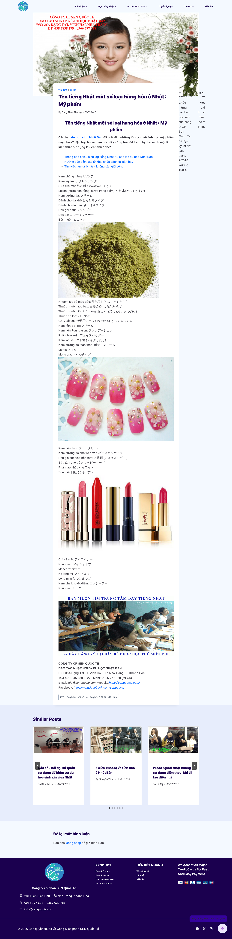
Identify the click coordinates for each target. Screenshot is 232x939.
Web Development (105, 879)
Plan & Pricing (102, 871)
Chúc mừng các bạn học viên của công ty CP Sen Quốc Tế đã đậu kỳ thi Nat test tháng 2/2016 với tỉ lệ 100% (185, 133)
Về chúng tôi (143, 871)
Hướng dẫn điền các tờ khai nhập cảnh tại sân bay (98, 161)
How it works (102, 875)
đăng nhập (73, 843)
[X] (204, 929)
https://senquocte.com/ (124, 682)
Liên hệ (209, 6)
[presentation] (58, 743)
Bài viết (140, 879)
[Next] (194, 766)
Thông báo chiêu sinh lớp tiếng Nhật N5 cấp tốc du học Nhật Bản (108, 156)
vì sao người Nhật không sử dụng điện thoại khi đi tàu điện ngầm (172, 772)
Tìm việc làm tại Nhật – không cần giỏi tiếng (93, 166)
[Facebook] (197, 929)
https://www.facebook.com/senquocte (99, 687)
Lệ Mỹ (160, 784)
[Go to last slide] (37, 766)
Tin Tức (63, 90)
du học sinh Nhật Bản (87, 137)
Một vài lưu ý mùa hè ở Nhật (201, 109)
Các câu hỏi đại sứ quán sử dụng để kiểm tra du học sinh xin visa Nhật (56, 772)
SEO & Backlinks (103, 883)
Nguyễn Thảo (106, 779)
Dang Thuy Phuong (72, 112)
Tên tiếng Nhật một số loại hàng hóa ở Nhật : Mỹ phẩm (89, 697)
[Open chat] (222, 928)
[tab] (109, 808)
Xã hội (73, 90)
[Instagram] (211, 929)
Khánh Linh (47, 784)
